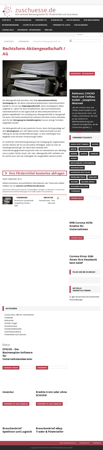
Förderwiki (8, 317)
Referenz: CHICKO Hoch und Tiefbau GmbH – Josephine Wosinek (83, 98)
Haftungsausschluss (68, 443)
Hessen (74, 158)
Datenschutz (84, 443)
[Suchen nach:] (87, 34)
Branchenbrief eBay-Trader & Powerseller (50, 430)
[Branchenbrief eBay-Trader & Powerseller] (51, 413)
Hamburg (94, 154)
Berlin (73, 149)
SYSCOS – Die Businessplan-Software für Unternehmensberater (18, 354)
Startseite (6, 20)
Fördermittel (41, 20)
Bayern (95, 144)
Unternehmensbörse (12, 332)
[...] (90, 127)
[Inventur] (18, 377)
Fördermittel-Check (61, 25)
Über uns (48, 30)
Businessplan (57, 20)
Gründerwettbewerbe (13, 329)
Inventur (8, 392)
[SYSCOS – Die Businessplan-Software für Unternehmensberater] (18, 344)
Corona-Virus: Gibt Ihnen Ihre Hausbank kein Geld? (83, 259)
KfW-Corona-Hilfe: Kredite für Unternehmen (81, 226)
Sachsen (74, 182)
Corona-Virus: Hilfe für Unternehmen (19, 315)
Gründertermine (10, 326)
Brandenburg (86, 149)
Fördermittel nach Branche (15, 334)
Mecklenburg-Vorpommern (82, 163)
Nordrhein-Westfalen (80, 172)
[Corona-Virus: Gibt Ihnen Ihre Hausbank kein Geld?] (84, 244)
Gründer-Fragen (10, 323)
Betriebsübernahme (10, 25)
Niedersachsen (77, 168)
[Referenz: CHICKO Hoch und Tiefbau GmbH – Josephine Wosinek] (84, 80)
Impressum (97, 443)
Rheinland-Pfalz (78, 177)
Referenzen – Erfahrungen (29, 30)
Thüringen (75, 191)
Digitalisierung (73, 20)
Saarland (93, 177)
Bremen (74, 154)
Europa (84, 154)
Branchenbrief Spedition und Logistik (17, 430)
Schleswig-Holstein (79, 186)
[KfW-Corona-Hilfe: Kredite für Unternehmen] (84, 208)
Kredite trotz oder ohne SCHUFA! (51, 393)
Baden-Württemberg (80, 144)
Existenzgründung (23, 20)
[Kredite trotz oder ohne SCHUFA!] (51, 377)
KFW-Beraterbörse (92, 20)
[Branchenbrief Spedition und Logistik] (18, 413)
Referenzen (9, 320)
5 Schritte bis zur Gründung (35, 25)
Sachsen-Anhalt (88, 182)
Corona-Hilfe (8, 30)
